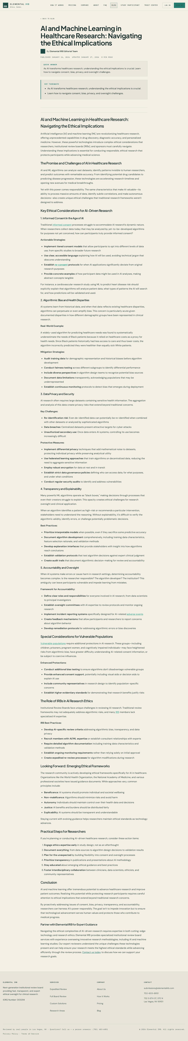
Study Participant (130, 5)
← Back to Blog (47, 19)
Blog (114, 5)
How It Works (57, 5)
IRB (117, 712)
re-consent (61, 264)
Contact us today (91, 952)
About (96, 5)
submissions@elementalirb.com (159, 988)
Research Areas (57, 1010)
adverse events (135, 614)
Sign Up (179, 5)
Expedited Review (58, 989)
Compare (85, 5)
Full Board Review (58, 996)
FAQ (105, 5)
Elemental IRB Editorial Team (64, 51)
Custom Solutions (58, 1003)
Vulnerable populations (53, 643)
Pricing (72, 5)
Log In (168, 5)
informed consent (62, 224)
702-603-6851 (151, 993)
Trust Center (151, 5)
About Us (101, 989)
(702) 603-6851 (100, 1029)
